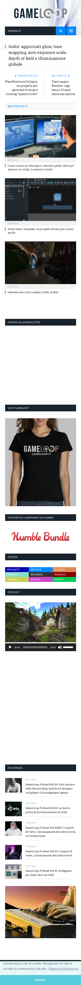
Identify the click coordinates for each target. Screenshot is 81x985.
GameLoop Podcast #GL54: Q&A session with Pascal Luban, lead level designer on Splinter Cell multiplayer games (50, 788)
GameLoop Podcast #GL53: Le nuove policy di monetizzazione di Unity (47, 810)
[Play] (10, 647)
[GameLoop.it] (40, 12)
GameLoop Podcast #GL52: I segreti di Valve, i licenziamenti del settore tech (48, 853)
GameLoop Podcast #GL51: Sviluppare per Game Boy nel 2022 (48, 873)
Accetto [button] (40, 979)
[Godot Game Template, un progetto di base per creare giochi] (40, 201)
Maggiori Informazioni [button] (64, 968)
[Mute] (60, 647)
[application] (40, 647)
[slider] (68, 646)
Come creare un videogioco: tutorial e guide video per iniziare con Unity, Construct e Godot (41, 167)
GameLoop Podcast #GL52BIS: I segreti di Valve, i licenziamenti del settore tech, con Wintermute (50, 832)
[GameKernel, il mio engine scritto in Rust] (40, 264)
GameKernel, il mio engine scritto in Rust (33, 292)
